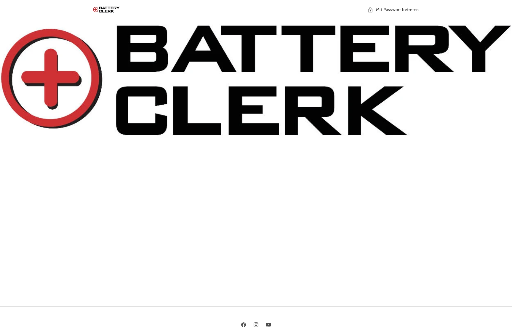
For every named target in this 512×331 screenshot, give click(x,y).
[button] (393, 9)
